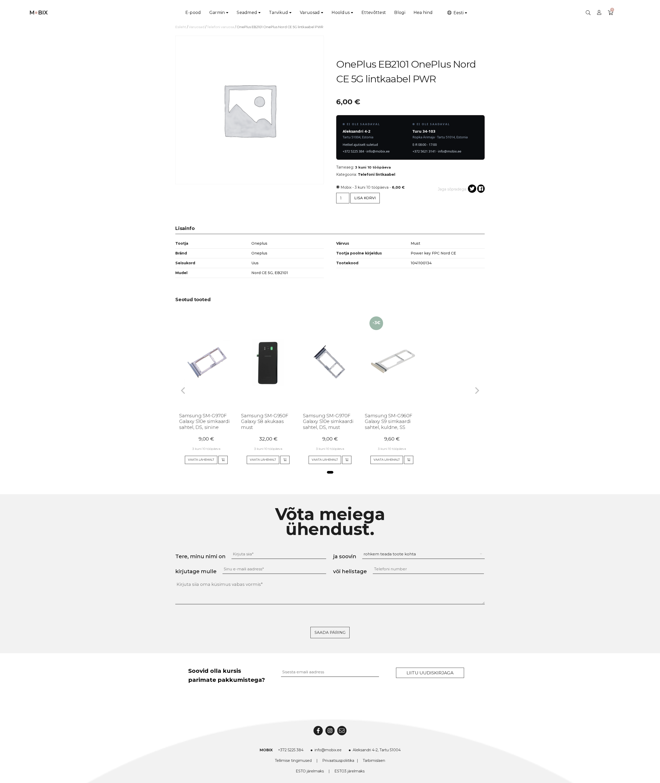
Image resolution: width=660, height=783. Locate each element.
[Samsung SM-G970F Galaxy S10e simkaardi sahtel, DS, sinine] (201, 362)
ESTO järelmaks (310, 771)
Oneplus (259, 253)
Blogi (399, 12)
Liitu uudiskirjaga (430, 672)
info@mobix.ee (378, 151)
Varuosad (310, 12)
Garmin (217, 12)
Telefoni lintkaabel (376, 174)
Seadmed (247, 12)
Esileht (180, 27)
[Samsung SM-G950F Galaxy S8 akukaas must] (263, 362)
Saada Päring (330, 632)
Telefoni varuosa (220, 27)
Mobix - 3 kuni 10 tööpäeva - (373, 187)
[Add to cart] (223, 460)
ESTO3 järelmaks (349, 771)
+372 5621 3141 (424, 151)
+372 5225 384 (353, 151)
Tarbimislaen (374, 760)
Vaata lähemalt (201, 459)
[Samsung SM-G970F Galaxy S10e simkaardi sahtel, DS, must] (325, 362)
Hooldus (341, 12)
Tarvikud (278, 12)
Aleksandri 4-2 (356, 131)
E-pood (193, 12)
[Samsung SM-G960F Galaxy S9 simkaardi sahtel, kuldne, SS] (387, 362)
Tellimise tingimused (293, 760)
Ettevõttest (373, 12)
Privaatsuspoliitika (338, 760)
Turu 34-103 (423, 131)
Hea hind (423, 12)
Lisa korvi (365, 198)
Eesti (458, 12)
